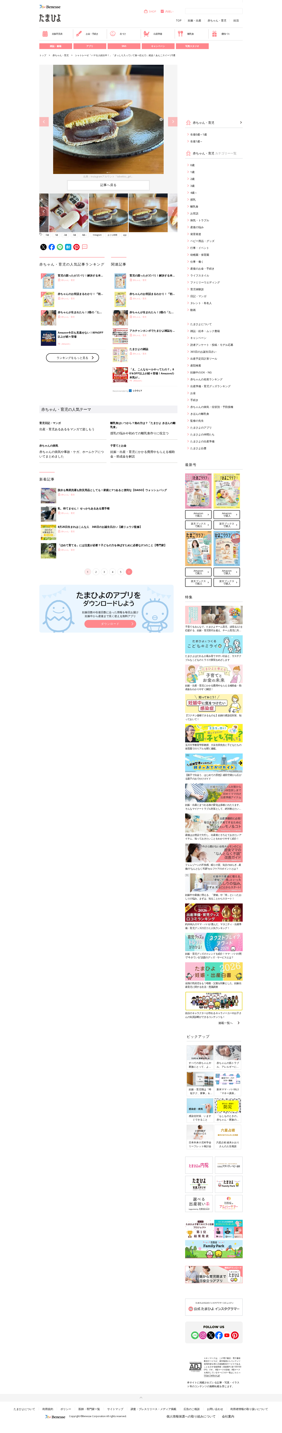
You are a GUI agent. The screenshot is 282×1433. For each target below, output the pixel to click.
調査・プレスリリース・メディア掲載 (153, 1409)
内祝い (169, 11)
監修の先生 (197, 420)
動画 (193, 310)
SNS (124, 46)
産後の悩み (197, 227)
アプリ (89, 46)
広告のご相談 (192, 1409)
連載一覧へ (225, 1023)
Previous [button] (44, 121)
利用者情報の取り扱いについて (249, 1409)
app (124, 235)
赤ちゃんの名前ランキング (206, 379)
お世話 (194, 213)
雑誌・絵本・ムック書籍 (205, 331)
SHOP (152, 11)
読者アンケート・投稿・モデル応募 (211, 345)
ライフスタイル (199, 275)
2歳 (65, 235)
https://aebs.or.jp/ (212, 1375)
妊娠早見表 (57, 33)
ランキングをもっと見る (72, 358)
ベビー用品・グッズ (202, 241)
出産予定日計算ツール (203, 358)
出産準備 (157, 33)
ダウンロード (110, 624)
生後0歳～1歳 (198, 134)
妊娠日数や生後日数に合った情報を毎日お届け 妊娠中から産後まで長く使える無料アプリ (110, 614)
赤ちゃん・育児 (217, 20)
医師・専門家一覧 (89, 1409)
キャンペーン (158, 46)
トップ (42, 55)
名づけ (123, 33)
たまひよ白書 (198, 448)
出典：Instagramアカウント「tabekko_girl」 (108, 176)
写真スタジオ (192, 46)
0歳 (47, 235)
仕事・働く (197, 261)
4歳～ (84, 235)
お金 (193, 393)
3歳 (74, 235)
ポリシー (65, 1409)
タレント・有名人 (201, 303)
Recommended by (120, 391)
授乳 (193, 199)
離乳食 (190, 33)
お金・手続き (92, 33)
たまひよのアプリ (201, 427)
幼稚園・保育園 (199, 255)
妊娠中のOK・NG (201, 372)
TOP (178, 20)
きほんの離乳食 (199, 414)
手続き (194, 400)
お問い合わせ (215, 1409)
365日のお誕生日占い (203, 351)
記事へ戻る (108, 185)
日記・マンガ (198, 296)
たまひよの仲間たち (202, 434)
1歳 (56, 235)
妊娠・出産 (194, 20)
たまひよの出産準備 (202, 441)
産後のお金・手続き (202, 268)
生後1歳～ (196, 141)
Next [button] (172, 121)
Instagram (97, 235)
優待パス (225, 33)
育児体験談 (197, 289)
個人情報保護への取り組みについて (191, 1416)
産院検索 (195, 365)
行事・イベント (199, 248)
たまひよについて (201, 324)
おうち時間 (112, 235)
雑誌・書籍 (55, 46)
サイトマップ (115, 1409)
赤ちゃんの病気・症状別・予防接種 (211, 407)
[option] (108, 122)
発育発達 (195, 234)
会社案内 (228, 1416)
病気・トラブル (199, 220)
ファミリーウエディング (205, 282)
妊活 (236, 20)
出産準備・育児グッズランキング (210, 386)
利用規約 (47, 1409)
